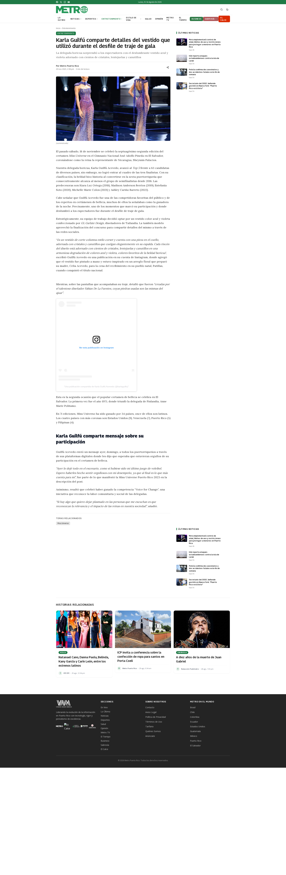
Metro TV (105, 732)
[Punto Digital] (84, 726)
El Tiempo (105, 736)
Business (105, 740)
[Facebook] (57, 2)
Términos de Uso (153, 721)
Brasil (192, 707)
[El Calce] (67, 726)
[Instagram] (65, 2)
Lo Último (105, 711)
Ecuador (194, 721)
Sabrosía (105, 745)
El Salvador (195, 745)
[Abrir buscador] (221, 9)
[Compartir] (167, 67)
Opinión (104, 728)
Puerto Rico (195, 740)
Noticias (105, 715)
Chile (192, 712)
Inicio (58, 28)
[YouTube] (69, 2)
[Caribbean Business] (75, 726)
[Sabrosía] (92, 726)
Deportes (105, 719)
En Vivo (104, 707)
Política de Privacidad (155, 717)
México (193, 736)
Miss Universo (63, 523)
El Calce (104, 749)
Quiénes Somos (153, 731)
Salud (103, 724)
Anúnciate (150, 736)
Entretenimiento (69, 28)
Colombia (194, 717)
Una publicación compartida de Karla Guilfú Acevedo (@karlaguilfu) (96, 386)
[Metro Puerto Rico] (59, 726)
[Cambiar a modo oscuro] (227, 9)
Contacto (149, 707)
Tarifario (149, 726)
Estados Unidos (197, 726)
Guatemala (195, 731)
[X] (61, 2)
